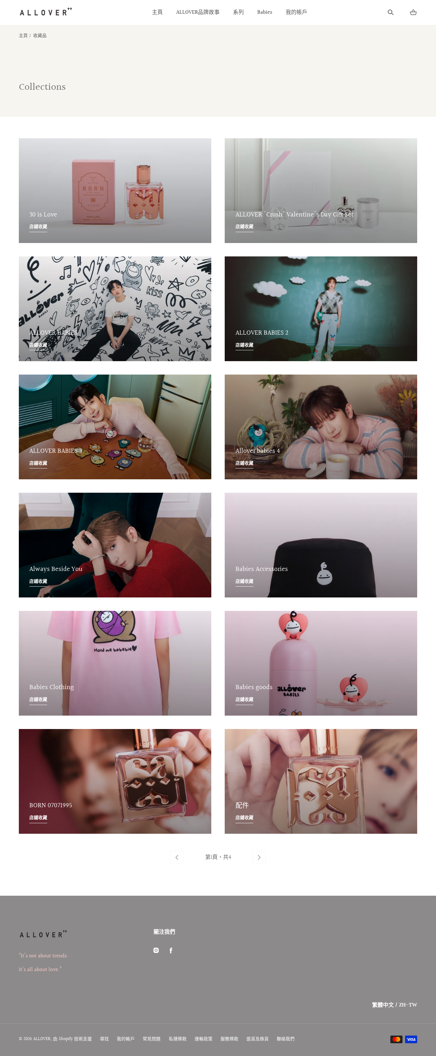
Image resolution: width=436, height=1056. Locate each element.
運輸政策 (204, 1039)
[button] (391, 12)
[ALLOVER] (45, 12)
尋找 (104, 1039)
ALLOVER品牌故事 (198, 12)
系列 (238, 12)
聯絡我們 (286, 1039)
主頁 (157, 12)
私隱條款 (178, 1039)
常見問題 (152, 1039)
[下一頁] (259, 857)
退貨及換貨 (257, 1039)
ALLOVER (41, 1039)
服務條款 (229, 1039)
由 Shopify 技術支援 (72, 1039)
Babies (264, 12)
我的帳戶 (296, 12)
